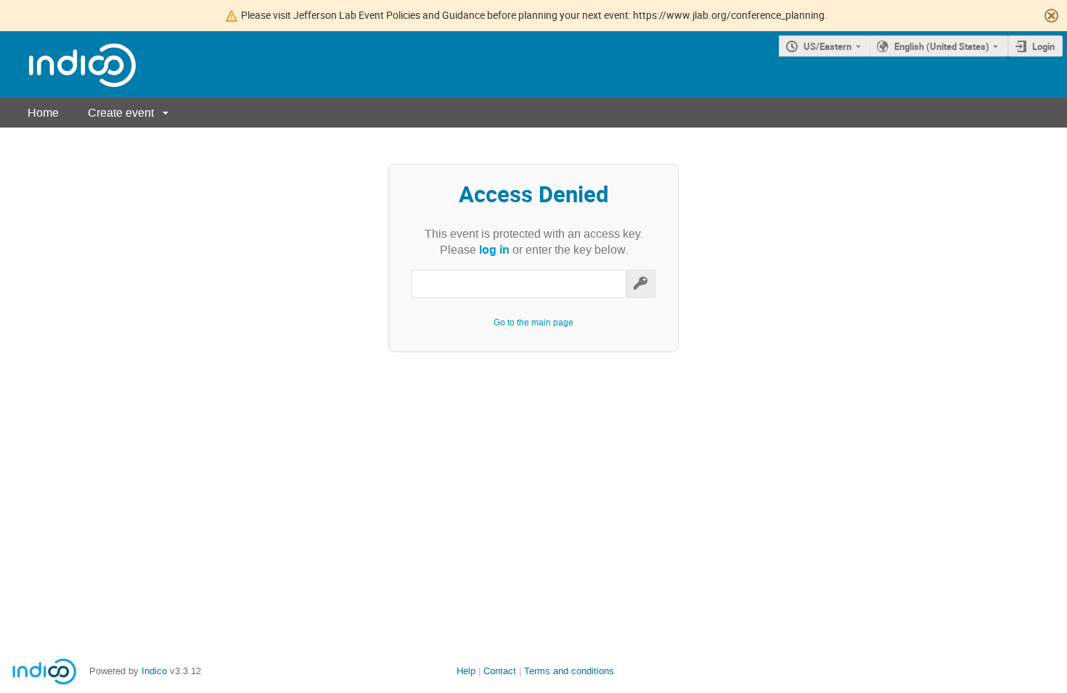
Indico (154, 671)
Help (466, 671)
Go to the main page (533, 322)
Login (1043, 46)
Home (43, 112)
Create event (121, 112)
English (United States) (941, 46)
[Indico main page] (68, 65)
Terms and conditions (569, 671)
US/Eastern (827, 46)
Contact (499, 671)
